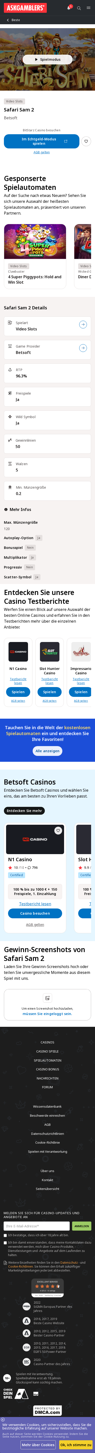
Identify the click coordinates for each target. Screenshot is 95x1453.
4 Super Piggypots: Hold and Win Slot (34, 279)
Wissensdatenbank (47, 1106)
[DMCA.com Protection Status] (47, 1410)
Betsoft (23, 352)
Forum (47, 1087)
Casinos (47, 1042)
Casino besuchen (35, 913)
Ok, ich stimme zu (75, 1444)
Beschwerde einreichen (47, 1115)
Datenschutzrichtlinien (47, 1133)
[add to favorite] (58, 831)
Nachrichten (47, 1078)
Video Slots (26, 329)
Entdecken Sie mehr (24, 810)
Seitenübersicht (47, 1189)
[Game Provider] (83, 348)
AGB (47, 1124)
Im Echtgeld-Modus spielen (39, 141)
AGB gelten (42, 152)
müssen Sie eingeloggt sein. (47, 1013)
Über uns (47, 1171)
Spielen (18, 692)
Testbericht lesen (18, 681)
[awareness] (16, 1393)
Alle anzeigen (47, 751)
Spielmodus (50, 59)
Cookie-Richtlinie (47, 1142)
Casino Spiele (47, 1051)
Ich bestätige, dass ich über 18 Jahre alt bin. (38, 1235)
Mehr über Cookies (38, 1444)
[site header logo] (25, 8)
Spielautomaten (47, 1060)
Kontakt (47, 1179)
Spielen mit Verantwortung (47, 1151)
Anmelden (82, 1226)
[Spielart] (83, 324)
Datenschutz (69, 1262)
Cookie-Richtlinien (20, 1266)
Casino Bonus (47, 1069)
